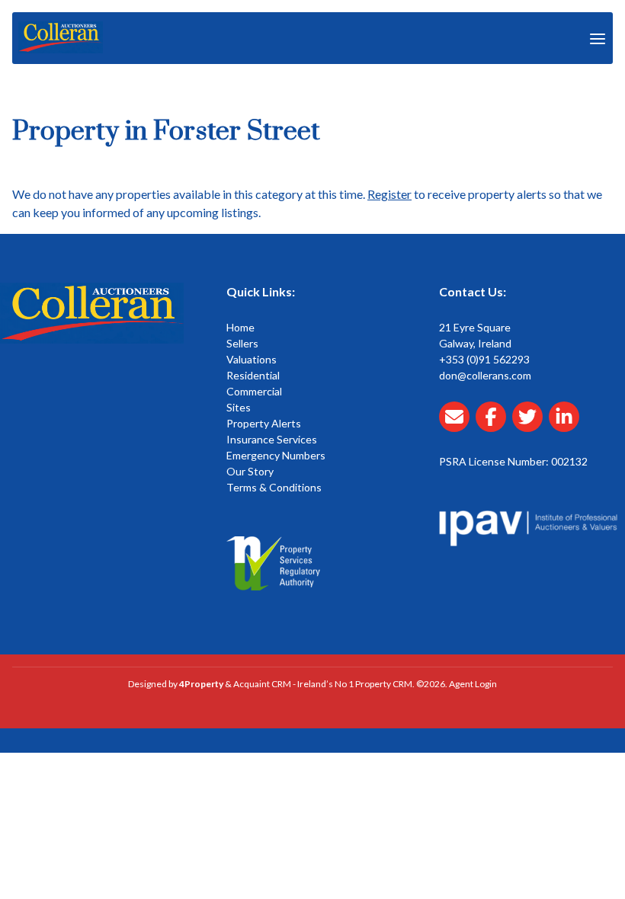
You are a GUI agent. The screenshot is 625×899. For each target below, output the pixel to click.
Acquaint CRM (262, 683)
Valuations (251, 359)
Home (240, 327)
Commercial (254, 391)
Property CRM (383, 683)
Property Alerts (263, 423)
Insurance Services (271, 439)
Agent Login (473, 683)
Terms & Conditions (274, 487)
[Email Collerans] (457, 425)
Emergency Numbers (275, 455)
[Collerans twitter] (530, 425)
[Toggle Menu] (597, 38)
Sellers (242, 343)
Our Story (250, 471)
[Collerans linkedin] (567, 425)
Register (389, 194)
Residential (253, 375)
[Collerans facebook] (494, 425)
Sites (238, 407)
